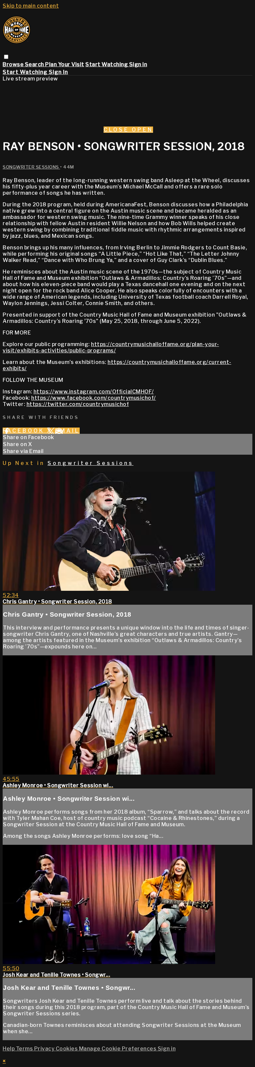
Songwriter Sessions (31, 167)
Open (142, 130)
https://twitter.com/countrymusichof (78, 404)
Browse (14, 64)
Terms (25, 1048)
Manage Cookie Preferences (118, 1048)
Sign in (138, 64)
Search (35, 64)
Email (67, 431)
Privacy (45, 1048)
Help (9, 1048)
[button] (6, 57)
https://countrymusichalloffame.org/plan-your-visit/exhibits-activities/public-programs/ (111, 347)
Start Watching (107, 64)
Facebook (25, 431)
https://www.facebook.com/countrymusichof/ (93, 398)
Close (118, 130)
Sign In (58, 72)
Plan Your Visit (64, 64)
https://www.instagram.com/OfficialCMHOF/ (94, 391)
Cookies (67, 1048)
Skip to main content (31, 6)
